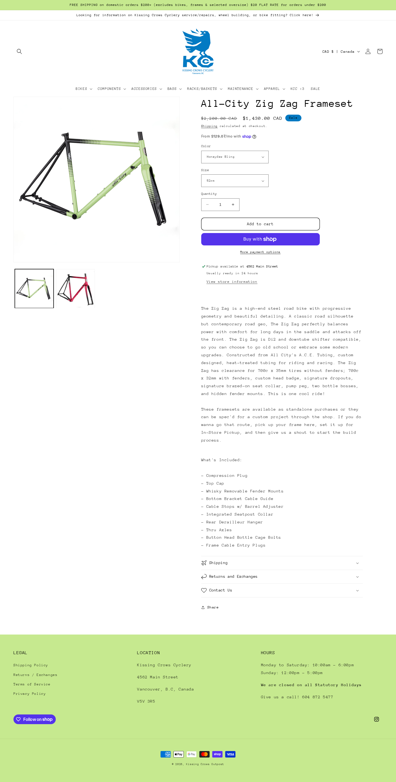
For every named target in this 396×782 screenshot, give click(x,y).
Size (205, 170)
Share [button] (213, 607)
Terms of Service (32, 684)
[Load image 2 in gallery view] (75, 288)
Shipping (209, 126)
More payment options (260, 252)
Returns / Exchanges (35, 675)
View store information (232, 282)
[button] (19, 51)
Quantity (209, 194)
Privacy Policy (29, 694)
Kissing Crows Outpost (205, 764)
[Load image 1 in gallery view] (34, 288)
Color (206, 146)
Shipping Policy (30, 665)
